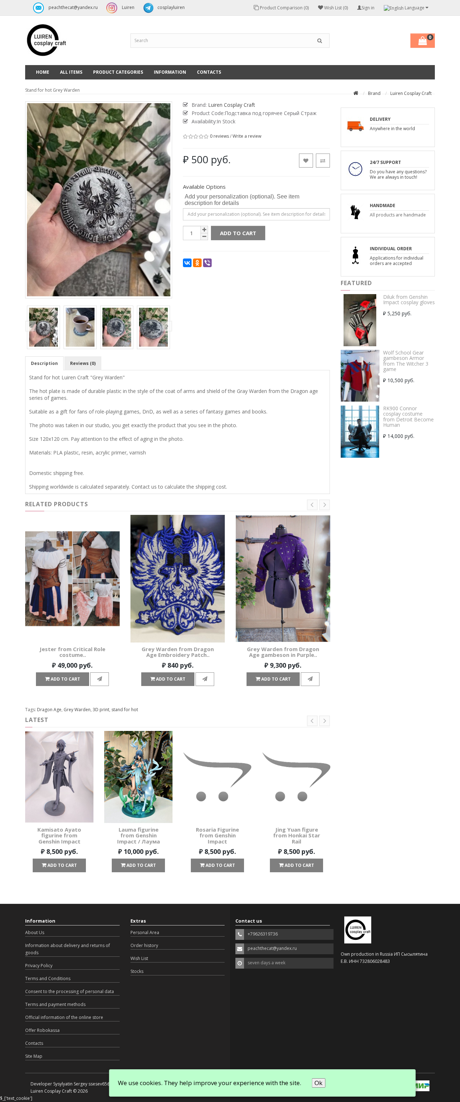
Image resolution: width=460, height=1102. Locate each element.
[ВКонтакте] (187, 263)
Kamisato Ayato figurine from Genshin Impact (59, 835)
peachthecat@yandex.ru (72, 7)
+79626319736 (263, 934)
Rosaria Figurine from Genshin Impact (217, 835)
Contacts (209, 72)
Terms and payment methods (55, 1004)
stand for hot (124, 710)
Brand (374, 93)
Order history (144, 945)
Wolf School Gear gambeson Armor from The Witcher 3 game (405, 360)
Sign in (368, 8)
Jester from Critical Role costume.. (72, 652)
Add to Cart (238, 233)
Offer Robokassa (42, 1030)
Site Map (33, 1056)
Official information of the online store (64, 1017)
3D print (101, 710)
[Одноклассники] (197, 263)
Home (42, 72)
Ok (318, 1083)
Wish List (139, 958)
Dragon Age (49, 710)
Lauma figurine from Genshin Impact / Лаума (138, 835)
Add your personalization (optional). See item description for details (242, 199)
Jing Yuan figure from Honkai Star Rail (296, 835)
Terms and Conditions (47, 978)
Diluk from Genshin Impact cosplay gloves (409, 299)
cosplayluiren (171, 7)
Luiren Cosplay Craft (411, 93)
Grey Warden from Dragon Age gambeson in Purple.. (283, 652)
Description (44, 363)
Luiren (127, 7)
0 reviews (219, 136)
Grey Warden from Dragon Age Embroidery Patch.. (178, 652)
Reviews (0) (83, 363)
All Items (71, 72)
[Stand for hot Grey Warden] (43, 327)
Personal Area (144, 932)
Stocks (136, 971)
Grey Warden (77, 710)
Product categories (118, 72)
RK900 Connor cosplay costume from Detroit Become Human (408, 416)
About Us (34, 932)
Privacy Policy (38, 965)
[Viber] (207, 263)
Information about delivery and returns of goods (67, 949)
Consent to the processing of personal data (69, 991)
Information (170, 72)
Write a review (247, 136)
